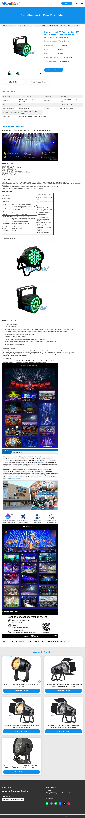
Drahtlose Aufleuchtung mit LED (58, 641)
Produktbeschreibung (38, 82)
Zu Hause (6, 26)
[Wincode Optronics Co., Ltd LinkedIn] (68, 804)
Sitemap (12, 816)
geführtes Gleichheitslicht (25, 26)
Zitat (66, 3)
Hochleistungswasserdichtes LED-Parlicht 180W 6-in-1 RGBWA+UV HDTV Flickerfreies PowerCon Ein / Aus (21, 767)
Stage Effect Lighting (17, 641)
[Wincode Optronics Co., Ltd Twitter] (64, 804)
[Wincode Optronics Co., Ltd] (11, 3)
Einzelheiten (13, 82)
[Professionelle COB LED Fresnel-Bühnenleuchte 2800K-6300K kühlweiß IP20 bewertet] (21, 710)
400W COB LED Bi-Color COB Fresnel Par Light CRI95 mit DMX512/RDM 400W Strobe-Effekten (63, 685)
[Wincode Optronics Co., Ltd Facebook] (60, 804)
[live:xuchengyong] (51, 804)
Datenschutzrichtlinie (6, 816)
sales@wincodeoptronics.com (14, 799)
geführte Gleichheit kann (36, 641)
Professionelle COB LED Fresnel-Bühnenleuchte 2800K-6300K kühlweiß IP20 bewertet (21, 726)
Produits (14, 26)
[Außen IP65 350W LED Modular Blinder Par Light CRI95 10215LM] (21, 669)
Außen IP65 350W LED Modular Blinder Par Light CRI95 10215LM (21, 685)
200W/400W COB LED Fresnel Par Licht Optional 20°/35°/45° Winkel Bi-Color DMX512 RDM (63, 726)
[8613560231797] (47, 804)
